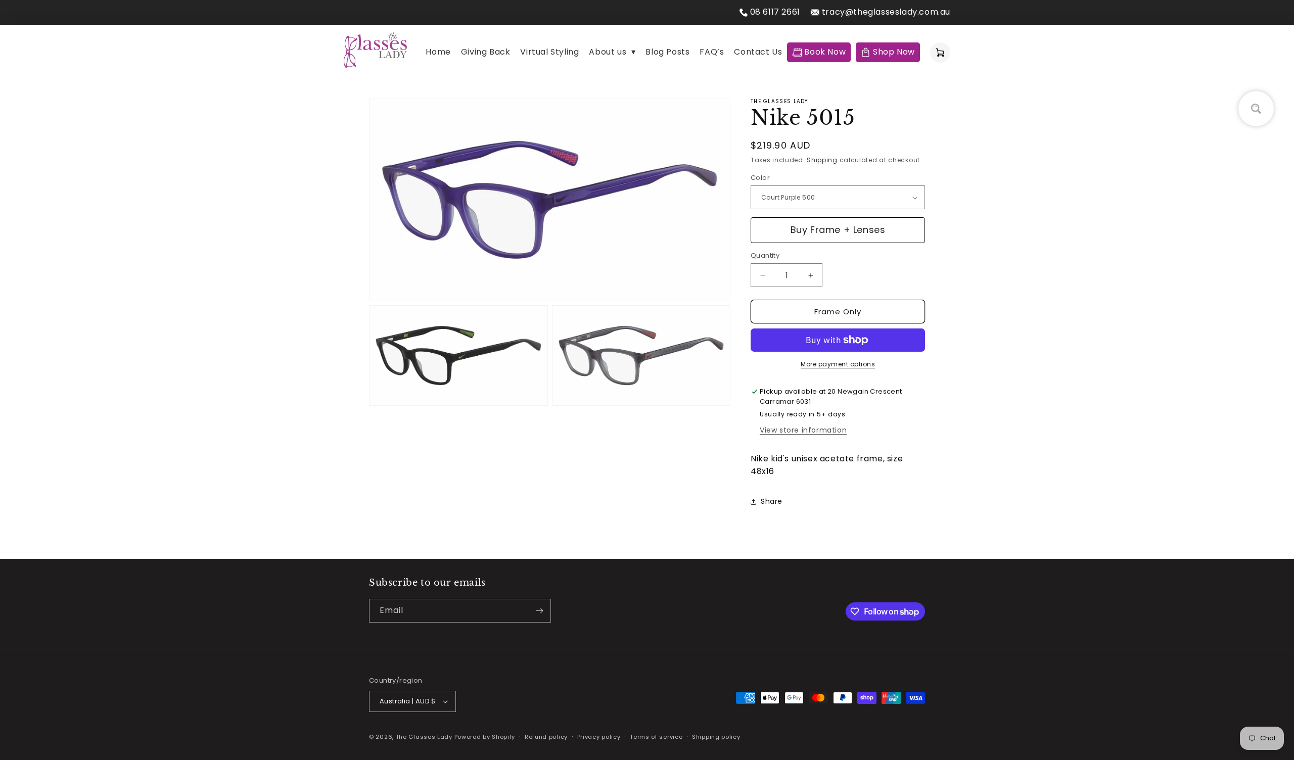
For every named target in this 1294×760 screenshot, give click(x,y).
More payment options (838, 364)
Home (438, 52)
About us (612, 52)
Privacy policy (599, 737)
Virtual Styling (549, 52)
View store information (803, 430)
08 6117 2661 (775, 12)
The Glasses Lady (425, 737)
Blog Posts (667, 52)
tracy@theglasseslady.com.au (886, 12)
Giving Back (486, 52)
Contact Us (758, 52)
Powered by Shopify (485, 737)
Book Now (825, 52)
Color (760, 177)
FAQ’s (712, 52)
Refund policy (546, 737)
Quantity (765, 255)
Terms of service (656, 737)
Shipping (822, 160)
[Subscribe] (539, 611)
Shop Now (894, 52)
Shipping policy (716, 737)
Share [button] (771, 501)
